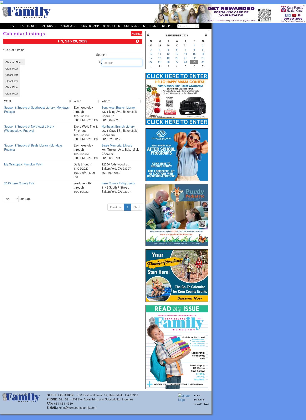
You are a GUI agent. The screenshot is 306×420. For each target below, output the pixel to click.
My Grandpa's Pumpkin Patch (23, 164)
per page (25, 198)
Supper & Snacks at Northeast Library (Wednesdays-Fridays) (29, 128)
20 (176, 58)
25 (159, 62)
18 (159, 58)
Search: (101, 54)
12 (168, 53)
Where (106, 101)
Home (12, 26)
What (7, 101)
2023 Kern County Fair (19, 183)
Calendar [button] (48, 26)
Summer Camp (89, 26)
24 (150, 62)
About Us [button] (67, 26)
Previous (116, 207)
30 (203, 62)
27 (176, 62)
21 (185, 58)
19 (168, 58)
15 (194, 53)
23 (203, 58)
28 (185, 62)
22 (194, 58)
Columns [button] (130, 26)
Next (137, 207)
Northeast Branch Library (118, 126)
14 (185, 53)
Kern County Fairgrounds (118, 183)
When (77, 101)
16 (203, 53)
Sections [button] (149, 26)
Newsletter (111, 26)
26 (168, 62)
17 (150, 58)
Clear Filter (11, 68)
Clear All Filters (14, 62)
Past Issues (28, 26)
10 (150, 53)
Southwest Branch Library (119, 107)
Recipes (167, 26)
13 (176, 53)
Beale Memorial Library (117, 145)
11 (159, 53)
